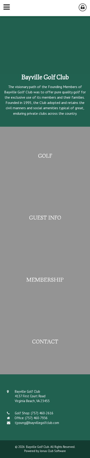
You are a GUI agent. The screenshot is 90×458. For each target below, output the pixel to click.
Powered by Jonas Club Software (45, 451)
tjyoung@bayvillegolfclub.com (37, 423)
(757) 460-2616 (42, 413)
